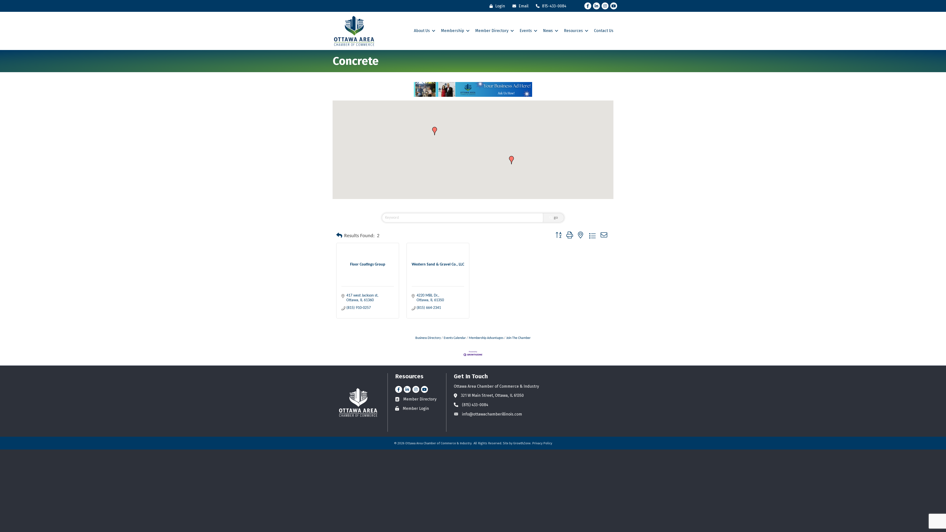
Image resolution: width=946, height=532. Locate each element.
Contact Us (603, 30)
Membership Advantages (486, 338)
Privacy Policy (542, 443)
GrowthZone (522, 443)
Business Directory (428, 338)
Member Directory (491, 30)
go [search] (556, 218)
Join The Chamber (518, 338)
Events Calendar (455, 338)
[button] (434, 131)
